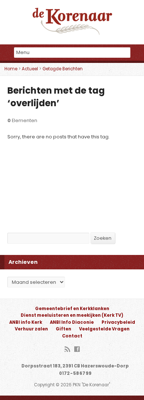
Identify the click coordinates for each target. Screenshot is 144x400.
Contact (72, 336)
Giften (63, 329)
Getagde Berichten (62, 69)
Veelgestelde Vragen (104, 329)
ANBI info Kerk (25, 322)
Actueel (30, 69)
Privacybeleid (118, 322)
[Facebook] (77, 349)
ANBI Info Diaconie (72, 322)
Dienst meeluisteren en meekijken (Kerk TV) (72, 315)
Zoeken (103, 238)
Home (10, 69)
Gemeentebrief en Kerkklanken (72, 309)
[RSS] (67, 349)
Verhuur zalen (31, 329)
